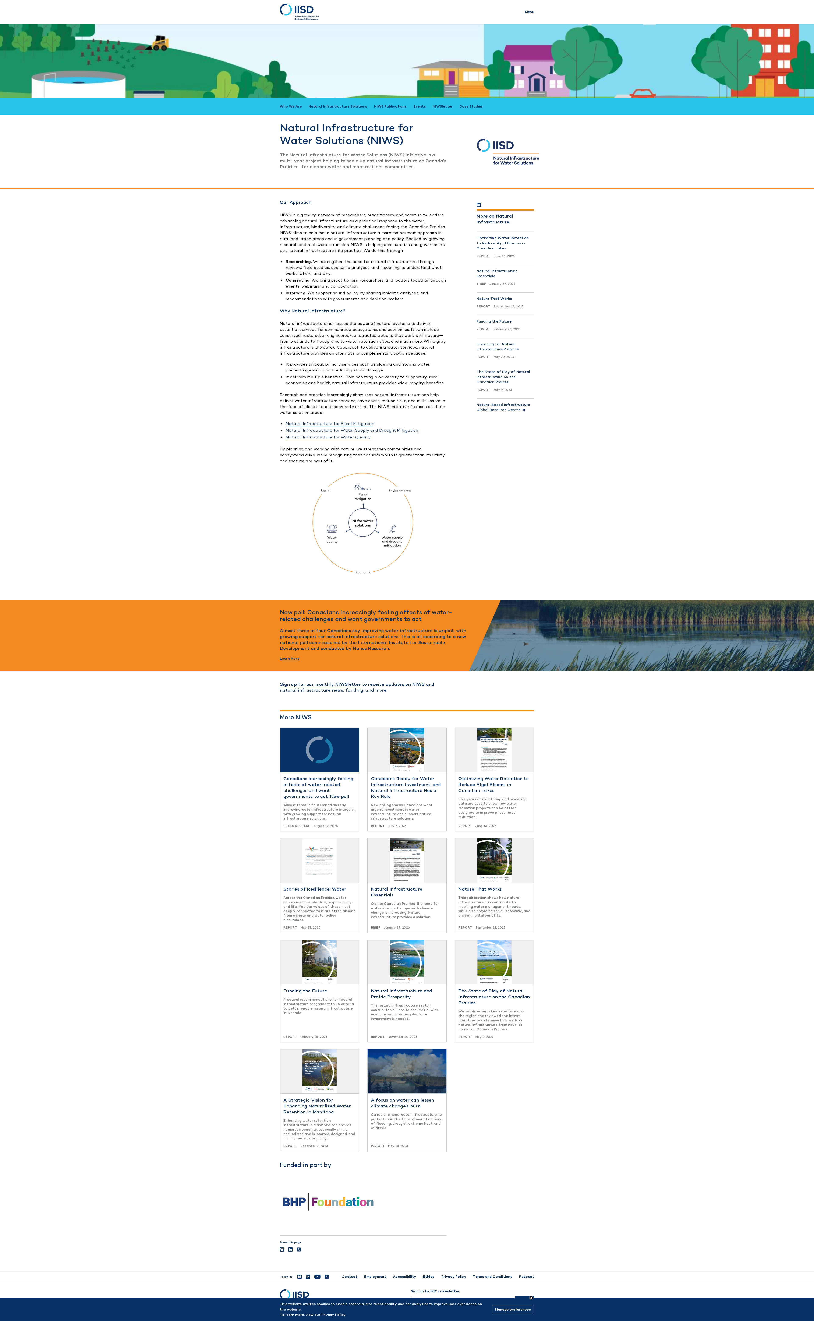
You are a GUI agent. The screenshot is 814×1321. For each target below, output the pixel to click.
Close (531, 1297)
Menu (529, 12)
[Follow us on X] (327, 1277)
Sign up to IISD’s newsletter (435, 1291)
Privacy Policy (453, 1276)
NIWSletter (443, 106)
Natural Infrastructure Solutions (337, 106)
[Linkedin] (479, 205)
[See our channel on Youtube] (317, 1277)
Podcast (526, 1276)
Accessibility (404, 1276)
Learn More (289, 658)
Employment (375, 1276)
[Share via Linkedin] (290, 1249)
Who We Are (291, 106)
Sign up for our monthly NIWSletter (320, 684)
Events (420, 106)
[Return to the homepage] (299, 11)
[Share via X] (299, 1249)
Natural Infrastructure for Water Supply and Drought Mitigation (352, 430)
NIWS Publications (390, 106)
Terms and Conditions (492, 1276)
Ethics (428, 1276)
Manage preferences (513, 1309)
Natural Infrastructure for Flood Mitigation (330, 423)
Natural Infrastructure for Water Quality (328, 437)
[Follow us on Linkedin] (308, 1277)
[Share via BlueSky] (282, 1249)
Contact (349, 1276)
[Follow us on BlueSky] (299, 1277)
